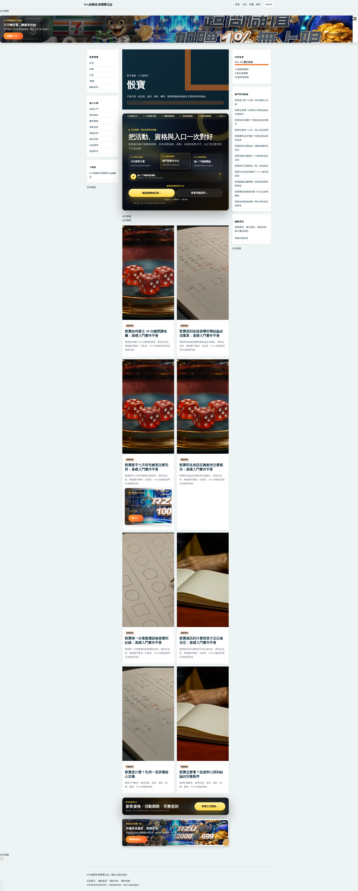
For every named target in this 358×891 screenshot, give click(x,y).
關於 (258, 4)
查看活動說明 (199, 193)
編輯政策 (93, 87)
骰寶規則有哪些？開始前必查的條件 (251, 122)
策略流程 (93, 127)
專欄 (251, 4)
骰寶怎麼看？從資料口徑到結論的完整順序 (251, 112)
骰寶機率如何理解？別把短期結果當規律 (251, 138)
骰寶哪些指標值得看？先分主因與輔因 (251, 194)
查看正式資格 (210, 806)
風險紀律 (93, 133)
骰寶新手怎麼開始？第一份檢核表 (251, 166)
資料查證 (93, 115)
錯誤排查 (93, 139)
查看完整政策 (241, 238)
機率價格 (93, 121)
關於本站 (114, 881)
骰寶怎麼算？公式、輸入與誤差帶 (251, 130)
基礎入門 (93, 109)
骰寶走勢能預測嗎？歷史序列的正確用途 (251, 203)
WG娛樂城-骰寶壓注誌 (98, 4)
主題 (244, 4)
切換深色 (268, 4)
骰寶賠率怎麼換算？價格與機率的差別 (251, 148)
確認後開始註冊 (151, 193)
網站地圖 (125, 881)
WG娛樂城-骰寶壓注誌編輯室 (102, 175)
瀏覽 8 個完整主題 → (136, 103)
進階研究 (93, 151)
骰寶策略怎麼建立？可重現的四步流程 (251, 158)
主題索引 (91, 881)
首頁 (91, 63)
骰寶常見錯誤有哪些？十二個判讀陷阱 (251, 174)
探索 (237, 4)
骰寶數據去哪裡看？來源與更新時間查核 (251, 184)
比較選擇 (93, 145)
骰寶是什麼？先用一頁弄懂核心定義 (251, 102)
